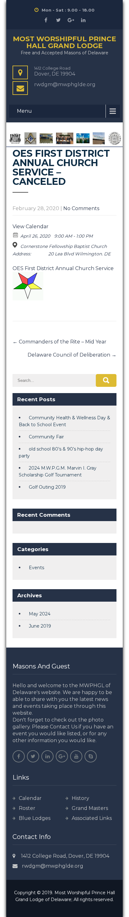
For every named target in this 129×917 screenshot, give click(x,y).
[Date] (16, 235)
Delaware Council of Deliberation (72, 355)
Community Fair (46, 437)
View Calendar (31, 226)
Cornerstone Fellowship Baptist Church (63, 246)
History (80, 798)
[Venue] (16, 245)
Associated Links (92, 818)
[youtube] (76, 756)
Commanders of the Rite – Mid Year (59, 342)
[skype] (91, 756)
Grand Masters (90, 808)
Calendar (30, 798)
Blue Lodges (34, 818)
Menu (24, 111)
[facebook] (45, 20)
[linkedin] (83, 20)
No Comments (81, 208)
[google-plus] (70, 20)
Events (36, 567)
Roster (27, 808)
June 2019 (40, 626)
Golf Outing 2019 (47, 487)
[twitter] (58, 20)
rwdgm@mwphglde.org (52, 866)
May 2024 (39, 614)
